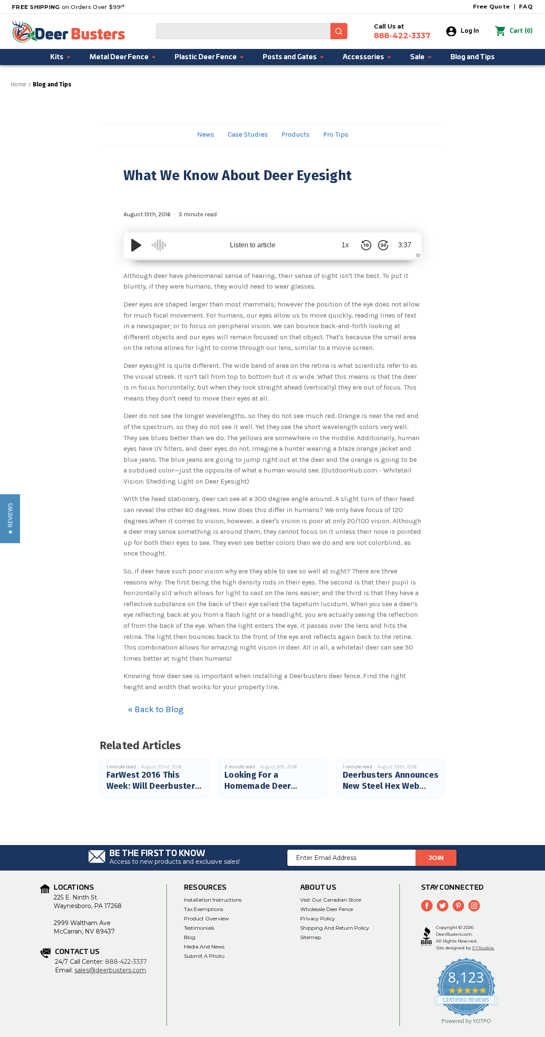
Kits (56, 57)
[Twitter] (442, 905)
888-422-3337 (126, 961)
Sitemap (310, 937)
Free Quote (491, 6)
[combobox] (251, 31)
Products (295, 134)
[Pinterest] (458, 905)
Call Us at (402, 31)
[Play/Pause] (136, 245)
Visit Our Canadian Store (330, 900)
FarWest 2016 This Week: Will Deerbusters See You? (153, 786)
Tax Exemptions (203, 909)
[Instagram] (474, 905)
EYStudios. (483, 948)
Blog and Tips (472, 57)
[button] (10, 518)
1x (345, 245)
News (205, 134)
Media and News (204, 946)
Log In (470, 31)
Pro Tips (335, 134)
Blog (189, 937)
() (521, 30)
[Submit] (338, 31)
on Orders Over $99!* (68, 6)
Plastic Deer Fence (206, 57)
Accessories (363, 57)
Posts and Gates (290, 57)
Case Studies (248, 134)
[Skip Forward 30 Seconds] (383, 245)
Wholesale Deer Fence (326, 909)
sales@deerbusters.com (110, 970)
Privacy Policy (317, 918)
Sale (417, 57)
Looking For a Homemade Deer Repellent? (257, 786)
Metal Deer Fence (119, 57)
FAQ (526, 6)
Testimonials (199, 928)
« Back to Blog (156, 709)
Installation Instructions (212, 900)
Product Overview (206, 918)
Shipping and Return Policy (334, 928)
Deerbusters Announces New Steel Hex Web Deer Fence (391, 786)
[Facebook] (427, 905)
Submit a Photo (204, 956)
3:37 (404, 245)
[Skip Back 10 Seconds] (366, 245)
